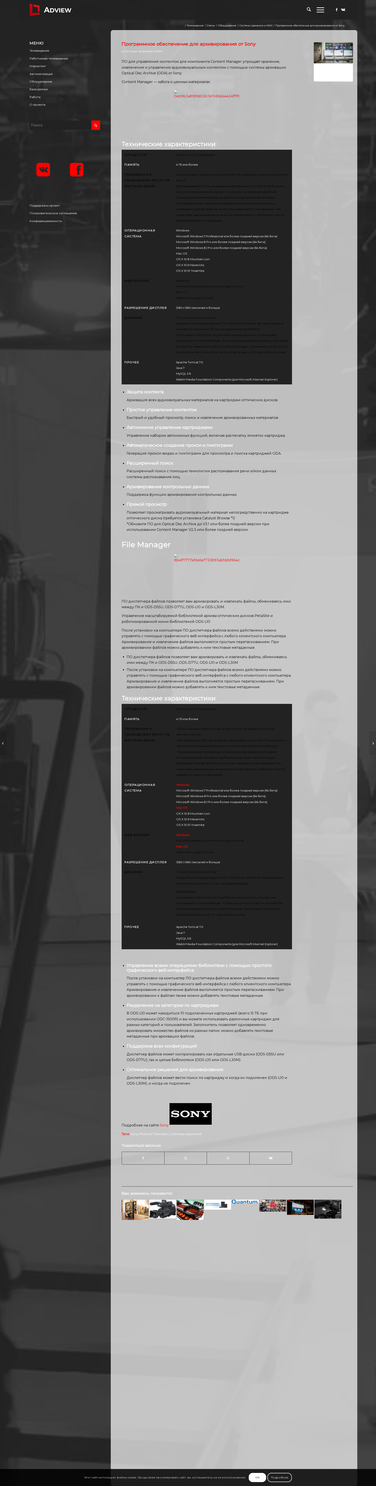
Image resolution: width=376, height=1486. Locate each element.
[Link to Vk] (343, 9)
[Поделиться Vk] (271, 1158)
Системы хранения (185, 1134)
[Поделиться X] (185, 1158)
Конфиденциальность (46, 221)
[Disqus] (237, 1294)
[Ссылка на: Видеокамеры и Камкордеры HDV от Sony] (162, 1209)
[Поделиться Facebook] (143, 1158)
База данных (39, 89)
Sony (164, 1125)
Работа (35, 97)
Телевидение (39, 50)
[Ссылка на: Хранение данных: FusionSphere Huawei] (300, 1207)
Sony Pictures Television (150, 1134)
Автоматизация (41, 74)
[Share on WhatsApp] (228, 1158)
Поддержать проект (45, 205)
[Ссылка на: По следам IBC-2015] (272, 1205)
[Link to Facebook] (336, 9)
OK (257, 1477)
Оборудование (41, 81)
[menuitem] (309, 9)
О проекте (37, 104)
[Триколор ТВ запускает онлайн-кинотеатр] (372, 743)
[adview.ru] (50, 9)
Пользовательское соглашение (53, 213)
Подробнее (280, 1477)
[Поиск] (309, 9)
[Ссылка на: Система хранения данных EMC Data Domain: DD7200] (217, 1204)
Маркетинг (38, 66)
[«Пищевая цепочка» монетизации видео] (3, 743)
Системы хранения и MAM (143, 51)
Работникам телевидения (49, 58)
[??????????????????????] (333, 62)
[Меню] (319, 9)
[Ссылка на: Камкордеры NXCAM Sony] (327, 1209)
